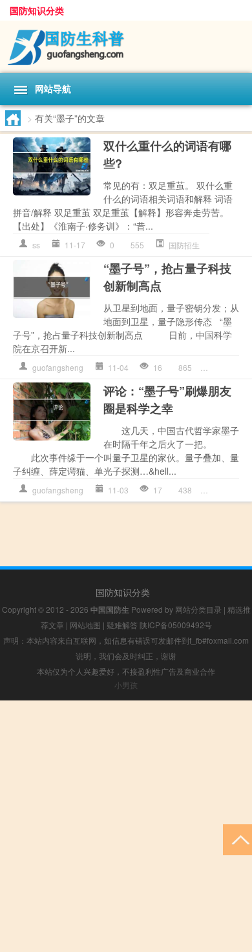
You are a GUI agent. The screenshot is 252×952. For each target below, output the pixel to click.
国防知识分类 (37, 10)
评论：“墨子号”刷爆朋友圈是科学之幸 (167, 399)
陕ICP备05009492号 (176, 624)
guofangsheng (57, 367)
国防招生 (184, 244)
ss (36, 244)
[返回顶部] (237, 838)
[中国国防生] (126, 47)
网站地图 (85, 624)
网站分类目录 (198, 609)
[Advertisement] (126, 826)
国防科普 (231, 367)
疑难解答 (122, 624)
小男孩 (126, 684)
